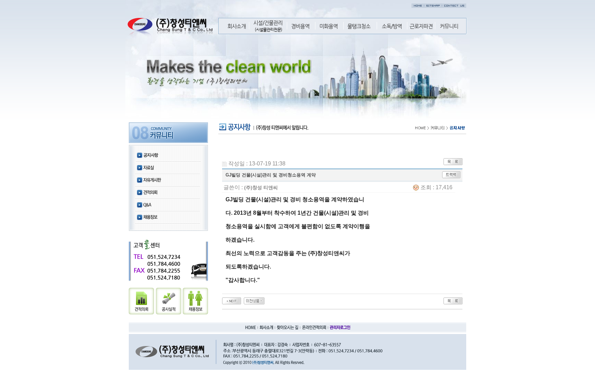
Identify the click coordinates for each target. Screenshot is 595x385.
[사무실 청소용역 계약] (231, 300)
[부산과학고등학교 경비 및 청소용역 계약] (254, 300)
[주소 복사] (451, 174)
